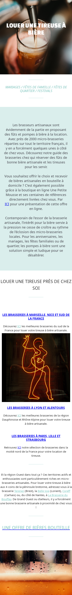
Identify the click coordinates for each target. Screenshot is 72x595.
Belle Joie (43, 491)
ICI (7, 204)
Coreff (66, 491)
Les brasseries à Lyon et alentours (36, 408)
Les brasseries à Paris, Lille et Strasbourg (36, 438)
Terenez (19, 491)
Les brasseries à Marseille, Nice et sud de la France (36, 317)
